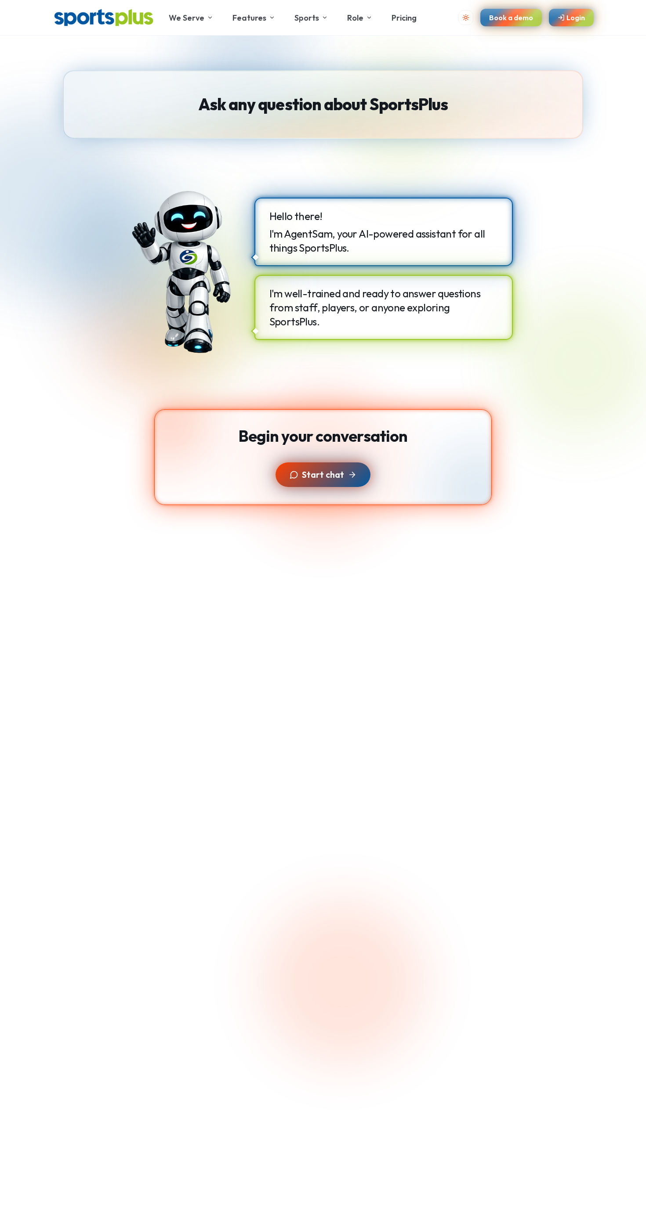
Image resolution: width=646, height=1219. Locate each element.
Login (575, 17)
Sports (306, 18)
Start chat (323, 474)
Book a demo (511, 17)
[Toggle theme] (465, 17)
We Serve (186, 18)
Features (249, 18)
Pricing (404, 18)
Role (355, 18)
